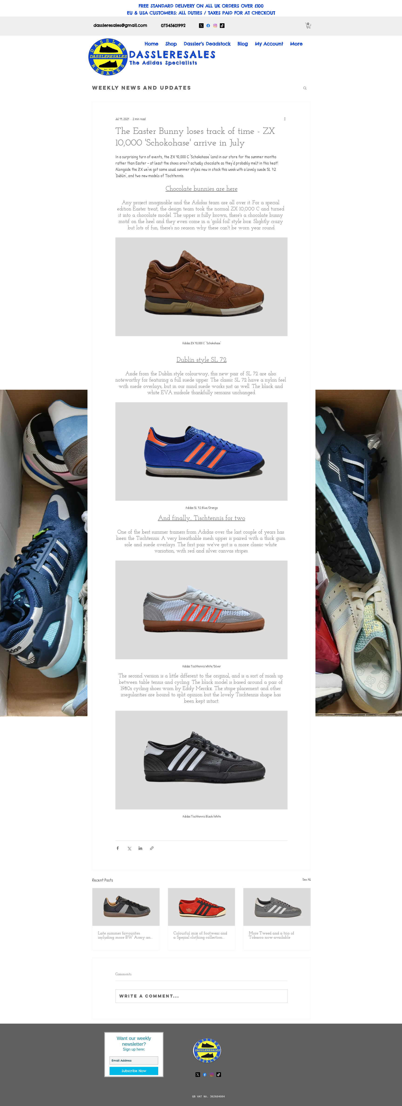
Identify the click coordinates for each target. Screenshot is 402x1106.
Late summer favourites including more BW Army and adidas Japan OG (125, 935)
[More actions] (285, 119)
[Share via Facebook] (117, 848)
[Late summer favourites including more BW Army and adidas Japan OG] (126, 907)
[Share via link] (152, 848)
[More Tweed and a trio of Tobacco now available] (277, 907)
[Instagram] (215, 25)
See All (306, 879)
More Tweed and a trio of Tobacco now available (271, 935)
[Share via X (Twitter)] (129, 848)
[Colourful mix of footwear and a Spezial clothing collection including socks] (201, 907)
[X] (201, 25)
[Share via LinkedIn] (140, 848)
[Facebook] (208, 25)
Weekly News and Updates (141, 88)
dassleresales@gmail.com (120, 25)
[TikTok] (222, 25)
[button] (308, 25)
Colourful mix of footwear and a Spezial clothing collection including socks (200, 935)
